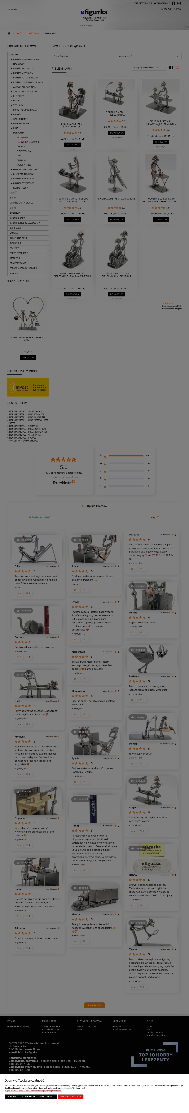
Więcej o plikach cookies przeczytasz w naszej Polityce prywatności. (33, 1091)
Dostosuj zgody (47, 1096)
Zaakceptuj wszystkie (71, 1096)
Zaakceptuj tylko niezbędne (21, 1096)
